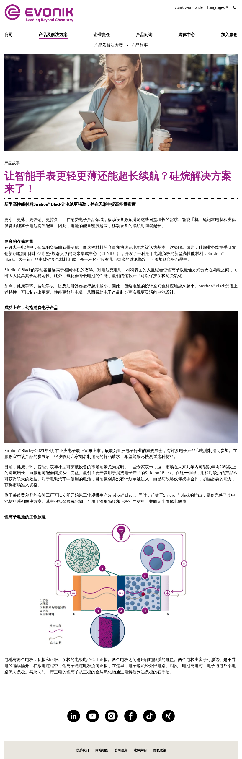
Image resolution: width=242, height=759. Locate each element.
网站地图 (101, 750)
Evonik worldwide (187, 7)
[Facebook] (130, 716)
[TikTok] (149, 716)
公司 (8, 34)
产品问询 (144, 34)
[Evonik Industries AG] (38, 13)
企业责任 (102, 34)
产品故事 (139, 45)
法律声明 (140, 750)
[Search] (235, 7)
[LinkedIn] (73, 716)
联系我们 (82, 750)
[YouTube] (92, 716)
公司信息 (121, 750)
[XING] (168, 716)
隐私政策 (159, 750)
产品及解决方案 (53, 34)
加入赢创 (229, 34)
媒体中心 (187, 34)
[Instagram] (111, 716)
